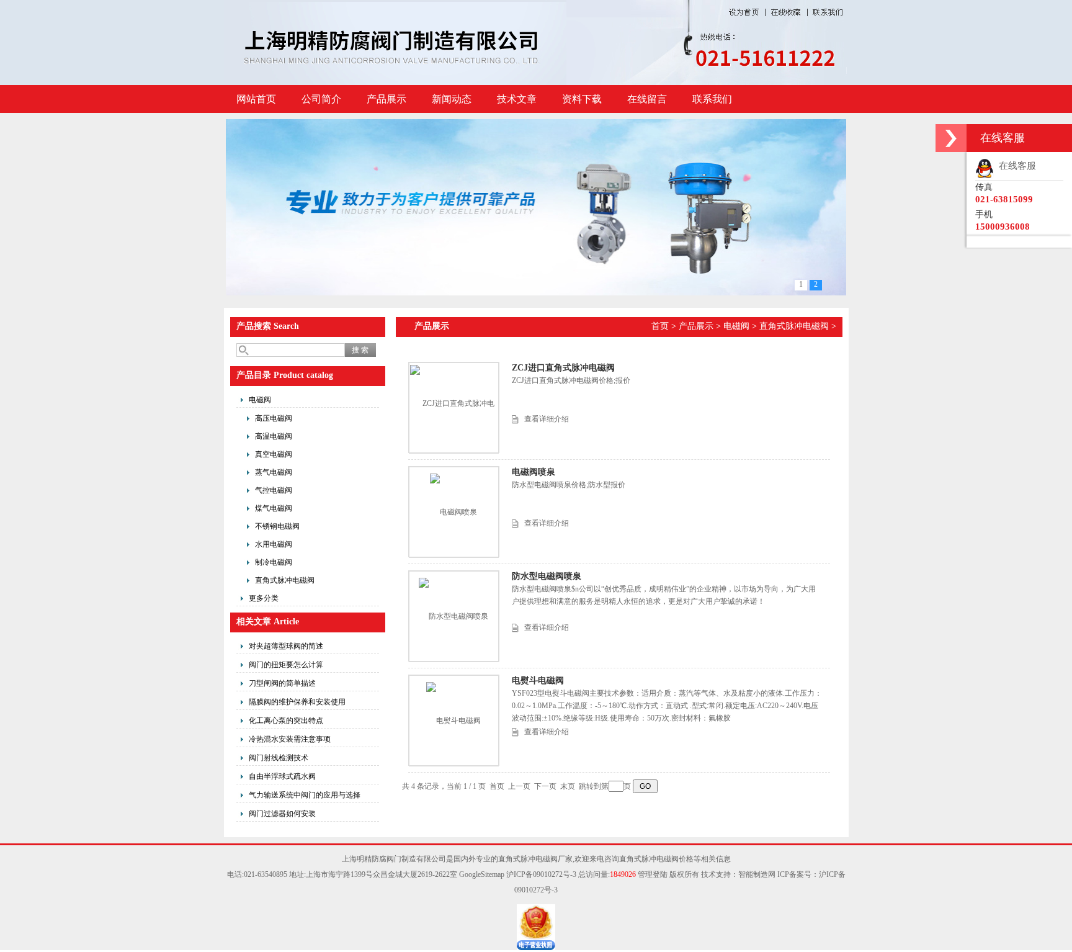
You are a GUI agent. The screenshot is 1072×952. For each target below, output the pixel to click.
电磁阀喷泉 (533, 472)
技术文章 (517, 99)
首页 (660, 326)
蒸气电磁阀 (273, 472)
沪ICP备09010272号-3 (541, 874)
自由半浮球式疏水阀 (282, 776)
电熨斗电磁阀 (538, 680)
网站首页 (256, 99)
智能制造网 (756, 874)
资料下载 (582, 99)
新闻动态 (451, 99)
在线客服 (1015, 166)
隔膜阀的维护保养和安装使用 (297, 702)
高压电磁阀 (273, 418)
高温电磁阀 (273, 436)
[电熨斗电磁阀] (453, 720)
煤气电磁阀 (273, 508)
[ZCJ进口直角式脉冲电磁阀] (453, 407)
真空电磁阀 (273, 454)
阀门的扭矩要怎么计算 (286, 664)
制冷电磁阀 (273, 562)
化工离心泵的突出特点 (286, 720)
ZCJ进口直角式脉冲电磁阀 (563, 367)
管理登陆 (653, 874)
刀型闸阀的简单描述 (282, 683)
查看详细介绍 (546, 419)
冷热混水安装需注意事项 (290, 739)
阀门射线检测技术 (278, 757)
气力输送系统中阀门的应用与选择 (304, 795)
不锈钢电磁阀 (277, 526)
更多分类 (264, 598)
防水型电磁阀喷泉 (546, 576)
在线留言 (647, 99)
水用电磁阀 (273, 544)
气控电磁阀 (273, 490)
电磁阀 (260, 399)
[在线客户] (951, 138)
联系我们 (712, 99)
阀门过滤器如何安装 (282, 813)
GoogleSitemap (481, 874)
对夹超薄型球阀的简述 (286, 646)
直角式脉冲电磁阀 (285, 580)
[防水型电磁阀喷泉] (453, 616)
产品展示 (386, 99)
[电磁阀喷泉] (453, 512)
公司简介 (321, 99)
